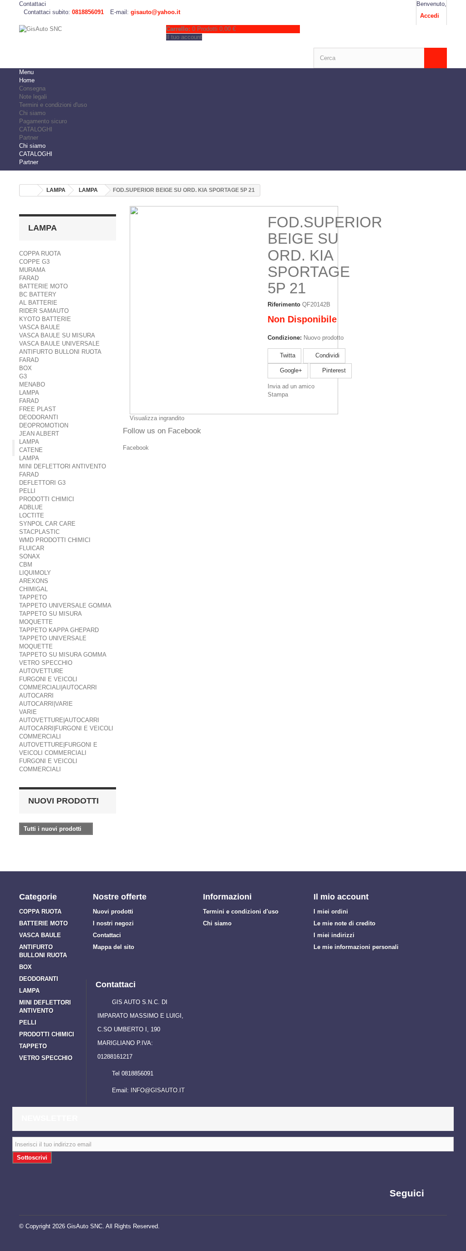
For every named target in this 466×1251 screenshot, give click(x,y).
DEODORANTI (38, 417)
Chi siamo (32, 113)
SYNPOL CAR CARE (47, 523)
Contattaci (32, 3)
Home (27, 80)
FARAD (29, 278)
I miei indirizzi (334, 935)
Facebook (136, 447)
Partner (28, 137)
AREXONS (33, 581)
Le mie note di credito (344, 923)
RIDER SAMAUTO (44, 310)
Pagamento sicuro (43, 121)
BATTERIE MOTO (43, 286)
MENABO (32, 384)
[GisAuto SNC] (85, 44)
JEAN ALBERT (39, 433)
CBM (25, 564)
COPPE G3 (34, 261)
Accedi (429, 15)
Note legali (33, 96)
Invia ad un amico (291, 386)
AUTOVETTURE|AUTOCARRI (59, 720)
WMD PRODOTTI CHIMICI (55, 540)
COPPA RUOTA (40, 253)
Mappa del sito (113, 947)
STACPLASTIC (39, 531)
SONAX (29, 556)
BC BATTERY (37, 294)
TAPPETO (33, 597)
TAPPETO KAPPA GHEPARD (59, 630)
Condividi (326, 355)
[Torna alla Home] (28, 190)
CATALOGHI (35, 129)
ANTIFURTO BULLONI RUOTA (60, 351)
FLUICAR (31, 548)
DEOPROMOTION (43, 425)
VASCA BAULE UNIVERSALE (59, 343)
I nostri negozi (113, 923)
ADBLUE (31, 507)
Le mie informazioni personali (356, 947)
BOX (25, 368)
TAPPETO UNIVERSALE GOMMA (65, 605)
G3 (23, 376)
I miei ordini (331, 911)
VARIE (28, 711)
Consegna (32, 88)
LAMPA (29, 392)
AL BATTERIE (38, 302)
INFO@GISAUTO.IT (158, 1090)
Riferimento (284, 304)
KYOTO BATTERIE (45, 319)
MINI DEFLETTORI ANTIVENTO (62, 466)
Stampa (278, 394)
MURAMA (32, 269)
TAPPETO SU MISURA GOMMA (62, 654)
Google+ (290, 370)
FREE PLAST (37, 409)
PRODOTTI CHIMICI (46, 499)
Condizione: (285, 337)
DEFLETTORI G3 (42, 482)
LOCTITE (31, 515)
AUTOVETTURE (41, 671)
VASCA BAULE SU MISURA (57, 335)
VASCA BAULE (39, 327)
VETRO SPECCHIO (45, 662)
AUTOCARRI (36, 695)
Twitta (286, 355)
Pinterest (333, 370)
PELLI (27, 490)
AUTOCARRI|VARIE (46, 703)
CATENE (31, 450)
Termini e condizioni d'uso (53, 104)
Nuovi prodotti (63, 800)
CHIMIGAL (33, 589)
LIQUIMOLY (35, 572)
